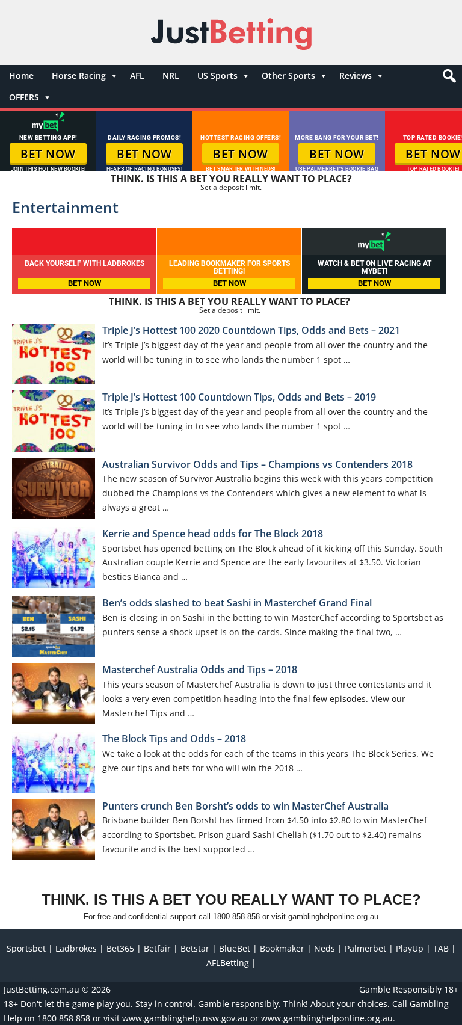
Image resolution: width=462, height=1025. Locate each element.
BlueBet (234, 948)
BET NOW (48, 154)
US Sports (217, 75)
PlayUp (410, 948)
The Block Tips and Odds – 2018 (174, 738)
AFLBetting (227, 962)
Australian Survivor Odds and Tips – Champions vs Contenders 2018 (257, 464)
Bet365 (120, 948)
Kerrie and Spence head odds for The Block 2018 (212, 533)
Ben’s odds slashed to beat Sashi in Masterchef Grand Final (237, 602)
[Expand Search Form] (448, 79)
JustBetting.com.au (41, 989)
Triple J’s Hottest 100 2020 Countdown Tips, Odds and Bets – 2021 (251, 330)
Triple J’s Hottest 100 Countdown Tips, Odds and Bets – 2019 (239, 397)
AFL (137, 75)
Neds (324, 948)
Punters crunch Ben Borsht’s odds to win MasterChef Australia (245, 806)
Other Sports (288, 75)
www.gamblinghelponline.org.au (327, 1018)
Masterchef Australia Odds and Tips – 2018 (199, 669)
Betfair (157, 948)
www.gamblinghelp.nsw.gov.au (185, 1018)
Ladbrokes (76, 948)
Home (21, 75)
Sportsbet (26, 948)
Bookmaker (282, 948)
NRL (170, 75)
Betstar (194, 948)
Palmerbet (365, 948)
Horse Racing (79, 75)
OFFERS (24, 97)
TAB (441, 948)
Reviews (355, 75)
